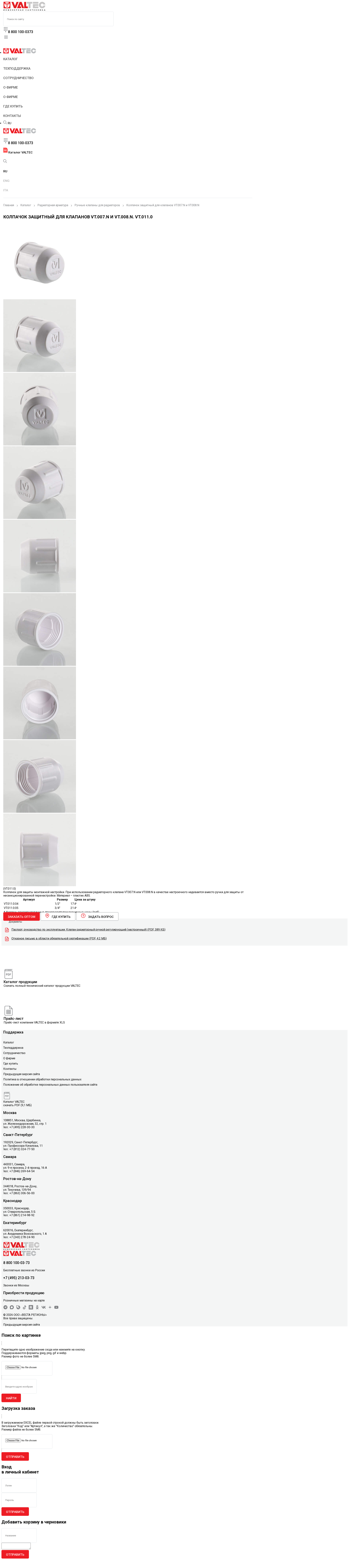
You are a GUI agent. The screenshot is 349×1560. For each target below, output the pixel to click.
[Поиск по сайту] (5, 123)
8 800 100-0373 (20, 32)
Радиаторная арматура (52, 205)
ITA (5, 190)
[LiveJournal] (18, 1308)
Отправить (15, 1457)
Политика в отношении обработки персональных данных (42, 1079)
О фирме (10, 87)
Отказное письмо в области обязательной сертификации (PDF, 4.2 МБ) (59, 938)
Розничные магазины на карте (24, 1300)
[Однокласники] (37, 1308)
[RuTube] (31, 1308)
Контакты (12, 116)
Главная (8, 205)
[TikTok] (24, 1308)
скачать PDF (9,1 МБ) (17, 1105)
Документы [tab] (15, 921)
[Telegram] (5, 1308)
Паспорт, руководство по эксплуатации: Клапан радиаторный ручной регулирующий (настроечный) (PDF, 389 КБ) (88, 929)
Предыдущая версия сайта (21, 1074)
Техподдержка (17, 68)
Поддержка (13, 1032)
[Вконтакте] (43, 1308)
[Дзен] (50, 1308)
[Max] (12, 1308)
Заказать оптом (21, 917)
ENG (6, 181)
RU (9, 123)
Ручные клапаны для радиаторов (97, 205)
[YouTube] (56, 1308)
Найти (11, 1398)
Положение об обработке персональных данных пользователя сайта (50, 1084)
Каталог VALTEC (20, 152)
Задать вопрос (101, 917)
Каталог (10, 59)
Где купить (13, 106)
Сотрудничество (18, 78)
